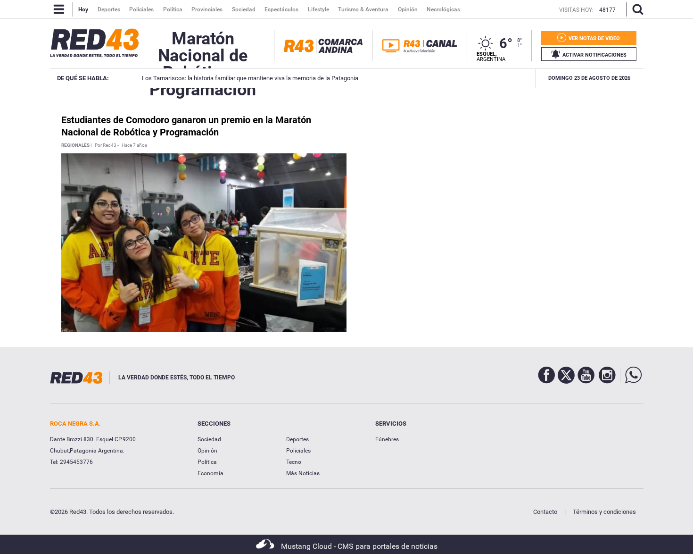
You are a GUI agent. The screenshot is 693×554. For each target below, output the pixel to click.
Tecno (293, 462)
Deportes (297, 439)
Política (207, 462)
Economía (210, 473)
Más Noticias (303, 473)
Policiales (298, 450)
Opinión (207, 450)
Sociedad (209, 439)
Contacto (545, 511)
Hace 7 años (134, 145)
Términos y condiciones (604, 511)
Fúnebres (387, 439)
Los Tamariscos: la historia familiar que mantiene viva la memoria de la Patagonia (247, 78)
